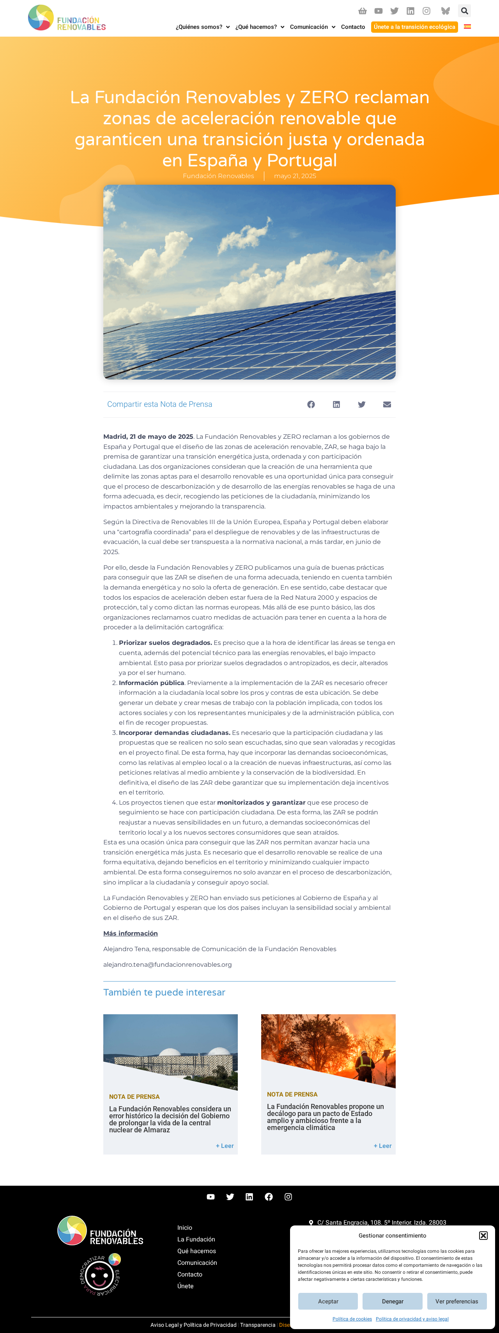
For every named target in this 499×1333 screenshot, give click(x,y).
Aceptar (328, 1301)
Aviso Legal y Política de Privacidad (193, 1325)
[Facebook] (269, 1197)
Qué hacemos (196, 1251)
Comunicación (197, 1263)
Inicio (184, 1227)
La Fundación (196, 1239)
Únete (185, 1286)
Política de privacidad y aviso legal (412, 1318)
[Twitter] (394, 11)
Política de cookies (352, 1318)
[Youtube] (378, 11)
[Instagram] (427, 11)
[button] (483, 1235)
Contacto (189, 1274)
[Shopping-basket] (362, 11)
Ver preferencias (456, 1301)
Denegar (392, 1301)
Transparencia (258, 1325)
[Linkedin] (411, 11)
